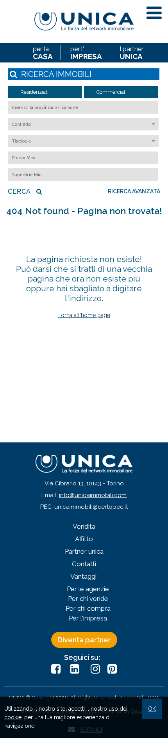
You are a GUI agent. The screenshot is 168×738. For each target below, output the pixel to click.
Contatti (84, 564)
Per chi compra (88, 608)
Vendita (84, 526)
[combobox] (83, 124)
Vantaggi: (84, 576)
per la (43, 52)
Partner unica (84, 551)
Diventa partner (84, 640)
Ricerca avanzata (134, 191)
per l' (86, 52)
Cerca (19, 191)
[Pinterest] (112, 668)
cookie (12, 717)
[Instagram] (93, 668)
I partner (131, 52)
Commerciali (112, 92)
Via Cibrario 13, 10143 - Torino (84, 483)
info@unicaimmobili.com (93, 495)
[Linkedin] (74, 668)
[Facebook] (55, 668)
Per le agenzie (88, 589)
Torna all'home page (84, 315)
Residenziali (34, 92)
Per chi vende (88, 599)
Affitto (84, 539)
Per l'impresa (88, 618)
